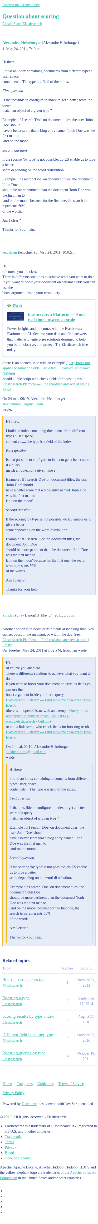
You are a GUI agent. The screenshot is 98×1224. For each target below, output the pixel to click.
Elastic (18, 306)
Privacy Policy (13, 1093)
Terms (9, 1142)
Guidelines (45, 1084)
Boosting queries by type (23, 1053)
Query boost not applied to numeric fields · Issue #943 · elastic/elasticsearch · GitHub (47, 368)
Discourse (29, 1104)
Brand (9, 1153)
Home (7, 1084)
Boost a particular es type (24, 979)
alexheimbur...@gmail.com (22, 404)
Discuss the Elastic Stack (21, 5)
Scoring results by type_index (28, 1016)
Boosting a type (15, 997)
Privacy (10, 1147)
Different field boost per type (27, 1034)
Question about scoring (30, 16)
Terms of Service (71, 1084)
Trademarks (13, 1137)
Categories (25, 1084)
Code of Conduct (18, 1158)
